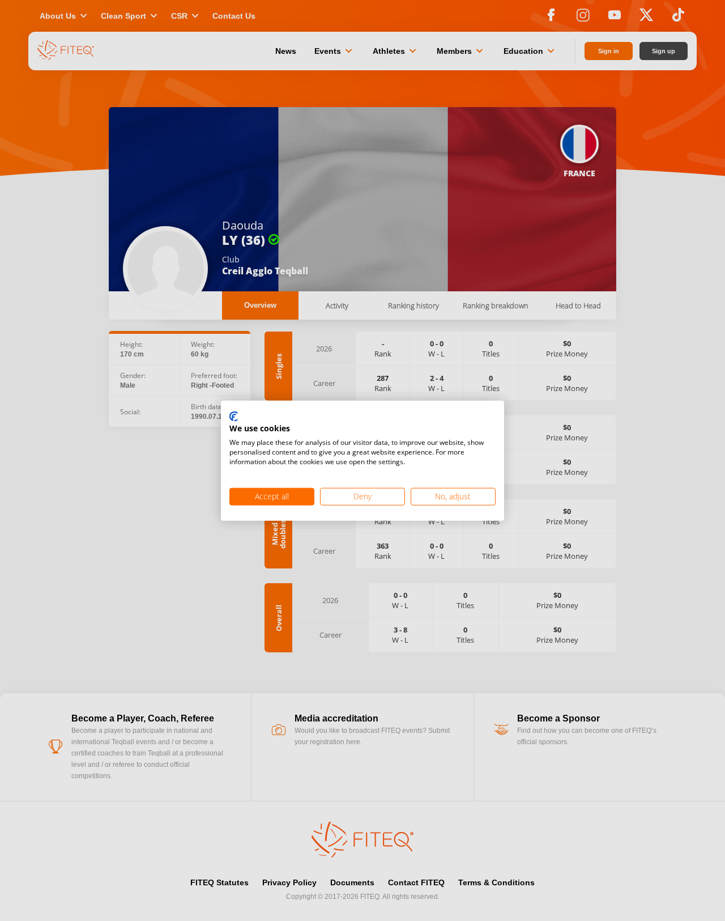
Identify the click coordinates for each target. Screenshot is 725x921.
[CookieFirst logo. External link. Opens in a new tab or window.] (233, 416)
